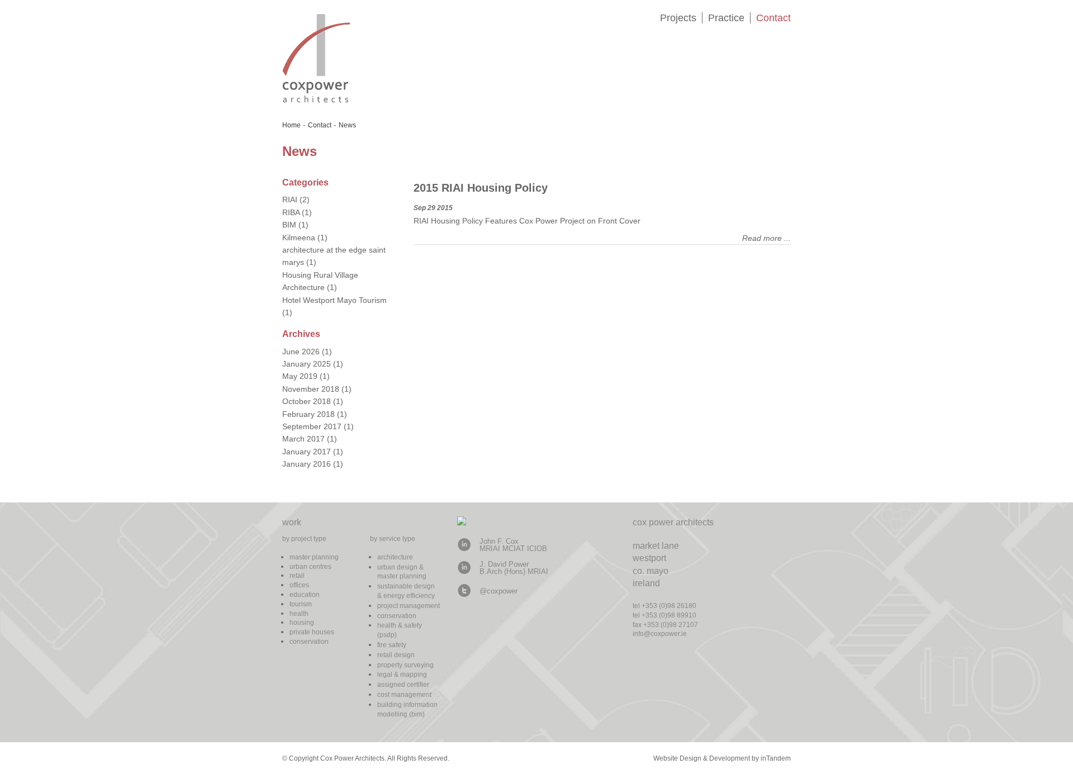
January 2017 (306, 451)
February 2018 (308, 414)
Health (298, 614)
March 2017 (303, 438)
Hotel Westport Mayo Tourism (334, 300)
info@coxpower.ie (660, 634)
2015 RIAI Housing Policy (481, 188)
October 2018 (306, 401)
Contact (773, 17)
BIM (289, 224)
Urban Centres (310, 567)
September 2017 (311, 426)
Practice (726, 17)
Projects (678, 17)
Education (304, 595)
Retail (297, 576)
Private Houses (311, 632)
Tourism (300, 604)
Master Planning (314, 557)
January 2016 (306, 463)
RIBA (291, 212)
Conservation (309, 641)
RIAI (289, 199)
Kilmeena (298, 237)
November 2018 (310, 389)
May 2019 (299, 376)
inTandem (776, 758)
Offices (299, 585)
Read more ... (766, 238)
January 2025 (306, 363)
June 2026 (301, 351)
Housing (301, 622)
